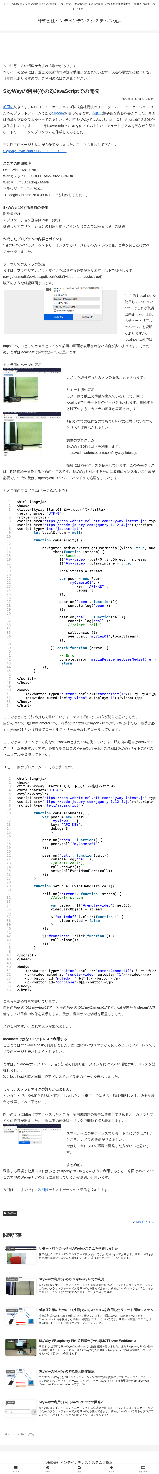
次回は (43, 1190)
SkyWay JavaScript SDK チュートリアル (35, 151)
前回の (8, 107)
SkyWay (58, 113)
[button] (147, 876)
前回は (97, 113)
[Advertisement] (79, 47)
